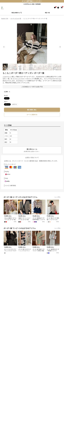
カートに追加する (32, 114)
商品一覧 (47, 12)
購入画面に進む (32, 109)
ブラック (7, 104)
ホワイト (14, 104)
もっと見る (57, 197)
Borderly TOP (4, 18)
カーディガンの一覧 (15, 18)
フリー (6, 98)
